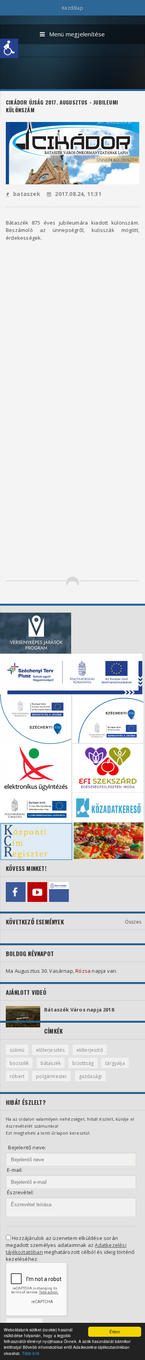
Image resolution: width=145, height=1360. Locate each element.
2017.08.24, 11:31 (78, 193)
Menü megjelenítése (77, 34)
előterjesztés (50, 1050)
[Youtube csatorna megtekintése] (37, 892)
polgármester (51, 1076)
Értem (114, 1331)
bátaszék (51, 1063)
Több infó (30, 1353)
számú (17, 1050)
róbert (17, 1076)
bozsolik (19, 1063)
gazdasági (90, 1076)
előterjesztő (90, 1050)
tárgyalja (115, 1063)
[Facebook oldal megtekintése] (16, 892)
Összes (133, 922)
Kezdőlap (72, 8)
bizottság (83, 1063)
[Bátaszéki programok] (59, 892)
